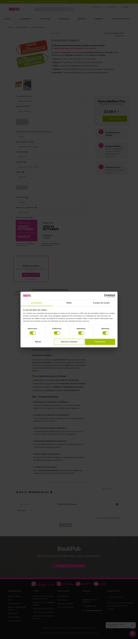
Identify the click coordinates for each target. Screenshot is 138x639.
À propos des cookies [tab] (101, 303)
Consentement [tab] (36, 303)
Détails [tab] (69, 303)
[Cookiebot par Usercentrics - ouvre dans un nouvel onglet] (105, 295)
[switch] (57, 333)
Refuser (38, 342)
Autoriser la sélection (69, 342)
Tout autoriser (100, 342)
